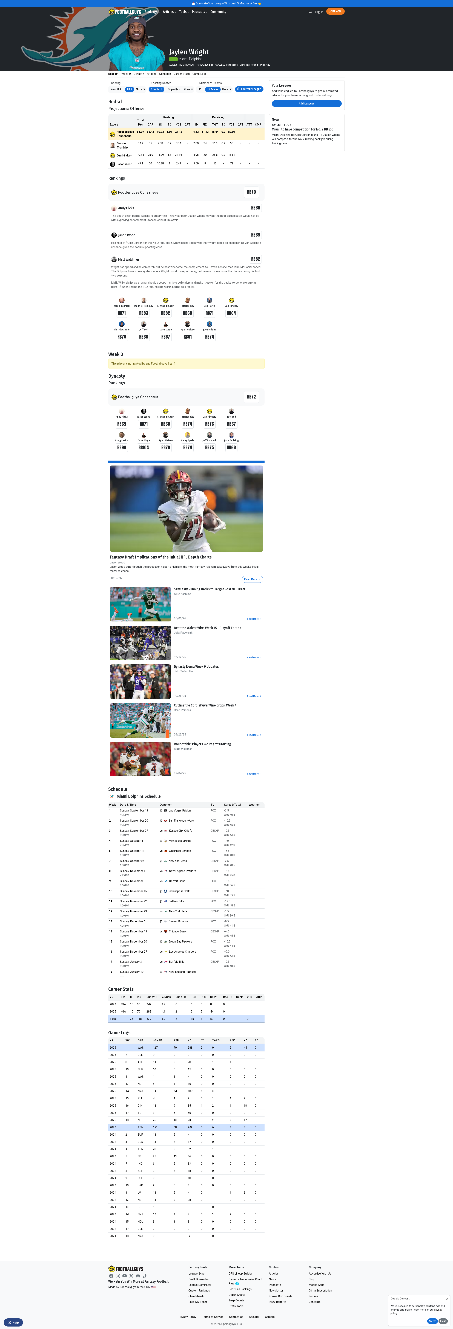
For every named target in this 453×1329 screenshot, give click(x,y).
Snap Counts (236, 1300)
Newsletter (276, 1290)
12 (212, 89)
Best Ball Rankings (240, 1289)
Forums (313, 1296)
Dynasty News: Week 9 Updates (196, 666)
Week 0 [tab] (126, 73)
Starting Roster (161, 83)
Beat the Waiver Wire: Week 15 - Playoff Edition (207, 628)
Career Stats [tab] (182, 73)
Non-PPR (116, 89)
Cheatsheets (196, 1296)
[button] (141, 89)
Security (254, 1317)
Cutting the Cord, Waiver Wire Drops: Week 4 (205, 705)
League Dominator (199, 1285)
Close (443, 1321)
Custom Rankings (199, 1290)
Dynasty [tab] (139, 73)
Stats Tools (236, 1306)
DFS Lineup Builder (240, 1273)
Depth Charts (237, 1294)
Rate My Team (197, 1302)
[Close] (447, 1299)
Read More (251, 579)
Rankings (151, 12)
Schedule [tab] (165, 73)
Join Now (335, 11)
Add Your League (250, 89)
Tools (183, 12)
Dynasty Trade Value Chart (245, 1282)
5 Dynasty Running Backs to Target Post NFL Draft (209, 589)
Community (218, 12)
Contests (314, 1302)
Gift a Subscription (320, 1290)
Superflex (174, 89)
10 (200, 89)
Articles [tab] (151, 73)
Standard (156, 89)
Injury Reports (277, 1302)
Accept (432, 1321)
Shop (312, 1279)
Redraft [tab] (113, 73)
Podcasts (199, 12)
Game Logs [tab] (200, 73)
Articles (168, 12)
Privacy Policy (187, 1317)
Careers (270, 1317)
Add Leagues (307, 103)
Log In (319, 12)
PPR (129, 89)
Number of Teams (210, 83)
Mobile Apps (316, 1285)
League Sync (196, 1273)
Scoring (116, 83)
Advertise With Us (320, 1273)
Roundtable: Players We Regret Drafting (202, 744)
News (272, 1279)
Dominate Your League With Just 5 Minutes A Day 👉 (228, 3)
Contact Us (236, 1317)
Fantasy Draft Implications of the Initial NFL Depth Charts (161, 557)
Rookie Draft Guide (280, 1296)
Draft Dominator (198, 1279)
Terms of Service (212, 1317)
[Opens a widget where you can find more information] (13, 1322)
